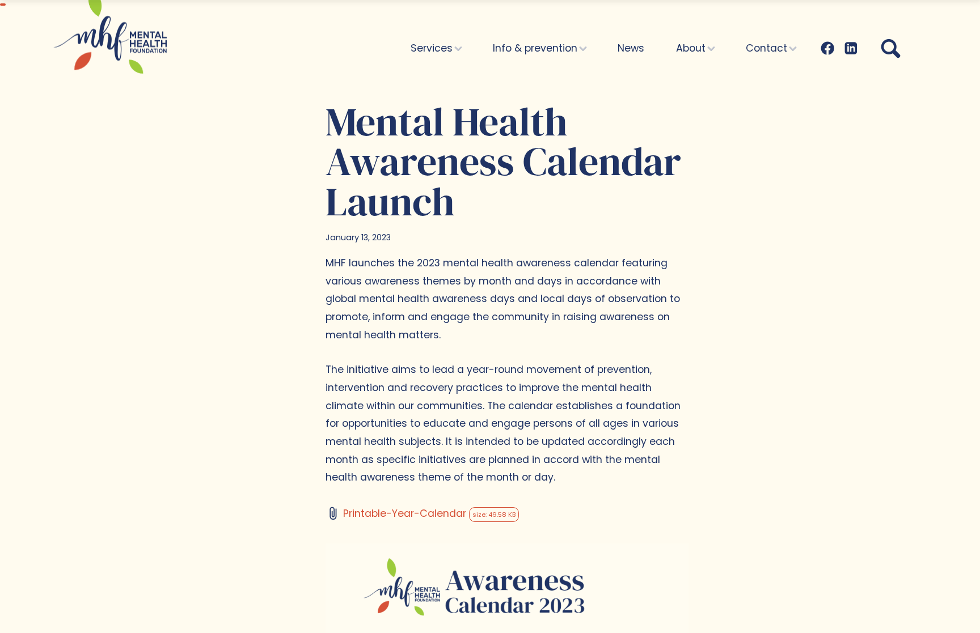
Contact (768, 48)
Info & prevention (536, 48)
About (692, 48)
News (631, 48)
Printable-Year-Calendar (429, 513)
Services (433, 48)
